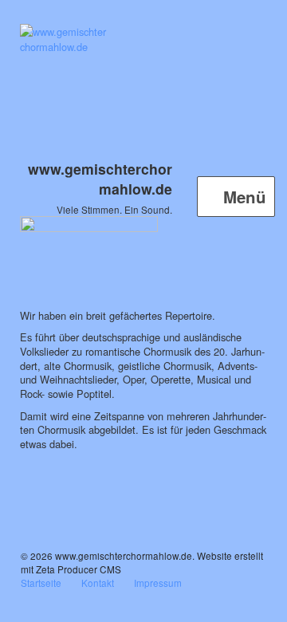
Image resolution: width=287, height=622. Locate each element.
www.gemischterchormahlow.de (100, 179)
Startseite (41, 582)
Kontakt (97, 582)
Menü (242, 196)
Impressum (158, 582)
